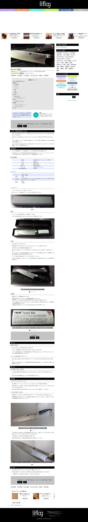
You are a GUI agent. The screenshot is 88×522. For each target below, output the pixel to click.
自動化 (62, 68)
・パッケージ (15, 87)
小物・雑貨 (46, 75)
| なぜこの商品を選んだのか (19, 81)
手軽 (58, 66)
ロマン (58, 62)
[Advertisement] (44, 22)
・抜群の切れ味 (16, 96)
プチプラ (68, 58)
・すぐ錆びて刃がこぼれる (18, 101)
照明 (58, 68)
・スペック (15, 86)
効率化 (40, 75)
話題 (66, 68)
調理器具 (71, 68)
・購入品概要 (15, 84)
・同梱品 (15, 92)
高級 (58, 70)
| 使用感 (14, 102)
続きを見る (14, 37)
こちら (57, 515)
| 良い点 (14, 94)
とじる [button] (34, 80)
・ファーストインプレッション (19, 104)
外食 (64, 64)
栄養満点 (67, 66)
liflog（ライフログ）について (72, 100)
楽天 (25, 126)
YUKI (40, 112)
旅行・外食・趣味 (66, 10)
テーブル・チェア (61, 58)
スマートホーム (60, 56)
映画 (72, 87)
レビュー (21, 73)
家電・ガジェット (36, 10)
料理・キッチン (51, 10)
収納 (71, 62)
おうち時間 (20, 75)
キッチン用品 (26, 75)
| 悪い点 (14, 99)
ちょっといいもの (34, 75)
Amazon (20, 126)
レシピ (74, 60)
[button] (51, 202)
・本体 (14, 91)
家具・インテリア (22, 10)
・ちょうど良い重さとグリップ (19, 97)
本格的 (62, 66)
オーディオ (65, 52)
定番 (68, 64)
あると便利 (13, 75)
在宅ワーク (59, 64)
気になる (73, 66)
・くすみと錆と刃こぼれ (18, 106)
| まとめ (14, 107)
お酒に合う (59, 54)
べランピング (60, 60)
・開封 (14, 89)
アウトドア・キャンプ (7, 10)
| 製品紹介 (15, 82)
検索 (58, 94)
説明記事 (80, 10)
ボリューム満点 (67, 60)
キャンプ (73, 54)
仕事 (62, 62)
